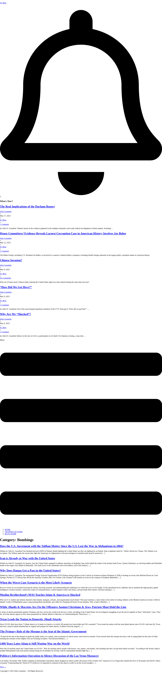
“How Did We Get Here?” (16, 287)
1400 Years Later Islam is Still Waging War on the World (34, 643)
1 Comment (4, 224)
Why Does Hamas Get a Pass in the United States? (30, 570)
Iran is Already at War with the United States (27, 558)
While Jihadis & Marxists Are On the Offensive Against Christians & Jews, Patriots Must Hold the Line (63, 607)
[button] (81, 433)
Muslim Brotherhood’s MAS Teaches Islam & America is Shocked (40, 594)
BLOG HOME (10, 534)
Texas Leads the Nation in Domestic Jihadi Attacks (30, 619)
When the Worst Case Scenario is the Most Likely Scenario (36, 582)
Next (3, 667)
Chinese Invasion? (11, 260)
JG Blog (3, 3)
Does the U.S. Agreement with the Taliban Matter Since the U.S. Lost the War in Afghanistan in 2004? (61, 546)
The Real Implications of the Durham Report (27, 206)
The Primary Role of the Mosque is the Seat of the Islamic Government (43, 631)
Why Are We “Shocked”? (15, 314)
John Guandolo (6, 7)
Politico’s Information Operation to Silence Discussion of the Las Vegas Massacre (49, 655)
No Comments (5, 278)
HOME (7, 530)
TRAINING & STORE (14, 532)
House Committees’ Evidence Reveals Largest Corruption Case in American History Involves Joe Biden (63, 233)
